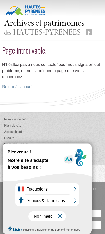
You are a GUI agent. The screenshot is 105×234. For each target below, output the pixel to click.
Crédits (9, 137)
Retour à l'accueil (17, 87)
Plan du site (12, 125)
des (44, 28)
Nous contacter (15, 119)
